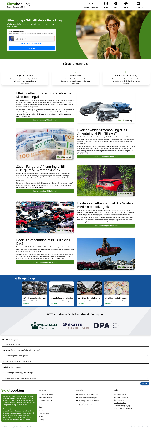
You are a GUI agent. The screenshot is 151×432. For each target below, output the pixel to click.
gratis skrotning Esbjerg (122, 406)
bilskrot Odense (119, 400)
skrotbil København (120, 394)
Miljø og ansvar (44, 404)
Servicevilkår (146, 427)
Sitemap (41, 420)
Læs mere (26, 303)
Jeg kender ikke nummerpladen (31, 43)
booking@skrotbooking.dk (88, 398)
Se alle (144, 383)
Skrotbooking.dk (10, 427)
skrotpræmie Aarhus (121, 397)
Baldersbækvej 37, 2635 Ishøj (88, 394)
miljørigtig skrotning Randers (123, 408)
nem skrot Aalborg (120, 403)
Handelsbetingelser (45, 398)
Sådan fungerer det (45, 401)
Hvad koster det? (44, 413)
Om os (41, 410)
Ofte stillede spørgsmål (46, 394)
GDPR (41, 416)
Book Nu (32, 48)
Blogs (41, 407)
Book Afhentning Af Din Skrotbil (45, 120)
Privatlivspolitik (135, 427)
